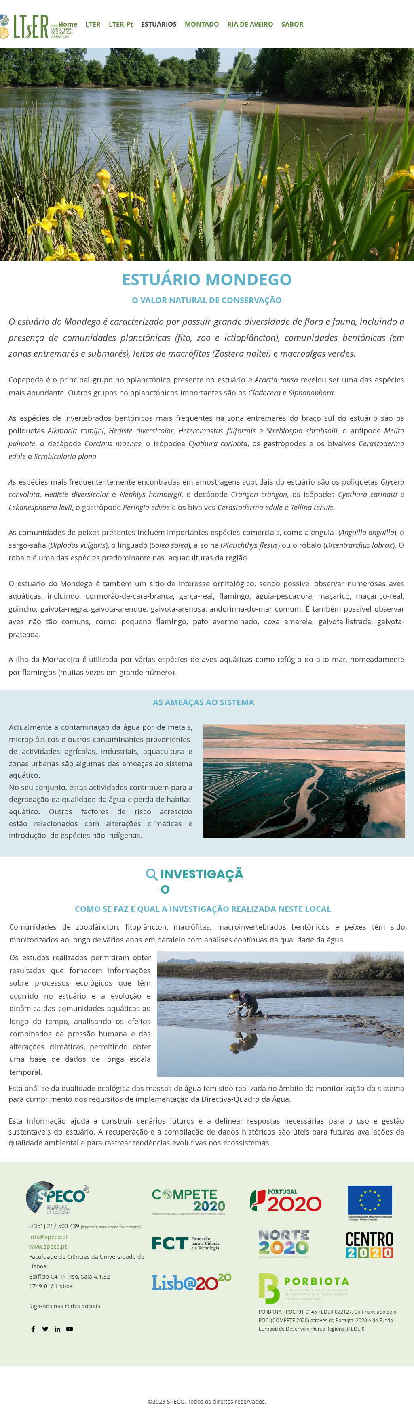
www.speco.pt (48, 1246)
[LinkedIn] (57, 1329)
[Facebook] (33, 1329)
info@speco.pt (48, 1237)
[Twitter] (45, 1329)
